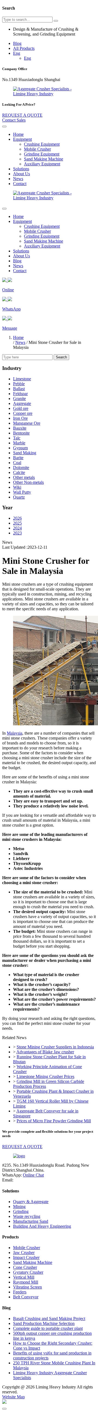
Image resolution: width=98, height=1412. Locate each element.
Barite (18, 457)
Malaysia (14, 733)
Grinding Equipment (41, 154)
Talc (16, 438)
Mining (19, 1206)
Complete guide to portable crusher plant (48, 1328)
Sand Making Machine (43, 159)
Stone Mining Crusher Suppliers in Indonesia (55, 1047)
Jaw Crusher (24, 1252)
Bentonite (21, 433)
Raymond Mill (25, 1282)
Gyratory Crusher (28, 1272)
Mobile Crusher (37, 149)
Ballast (19, 388)
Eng (16, 53)
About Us (21, 173)
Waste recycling (26, 1216)
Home (18, 134)
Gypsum (20, 447)
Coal (17, 462)
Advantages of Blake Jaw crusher (45, 1051)
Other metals (24, 477)
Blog (17, 43)
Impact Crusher (26, 1257)
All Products (24, 48)
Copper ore (22, 413)
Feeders (19, 1292)
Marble (19, 443)
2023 (17, 533)
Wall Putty (22, 492)
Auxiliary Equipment (42, 164)
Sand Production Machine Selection (44, 1323)
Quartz (19, 497)
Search (61, 357)
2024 (17, 528)
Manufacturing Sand (30, 1221)
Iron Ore (20, 418)
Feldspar (20, 393)
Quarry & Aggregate (30, 1201)
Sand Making (24, 452)
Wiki (17, 487)
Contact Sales (14, 120)
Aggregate (22, 403)
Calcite (19, 472)
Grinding (21, 1211)
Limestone (22, 378)
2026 (17, 518)
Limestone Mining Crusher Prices (45, 1076)
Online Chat (33, 1175)
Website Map (13, 1396)
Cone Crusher (25, 1267)
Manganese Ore (26, 423)
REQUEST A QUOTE (22, 115)
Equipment (22, 139)
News (18, 178)
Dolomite (21, 467)
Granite (19, 398)
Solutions (21, 168)
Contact (19, 183)
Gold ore (20, 408)
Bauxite (19, 428)
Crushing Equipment (42, 144)
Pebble (19, 383)
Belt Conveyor (25, 1297)
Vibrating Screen (27, 1287)
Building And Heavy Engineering (42, 1226)
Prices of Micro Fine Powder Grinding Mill (54, 1120)
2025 (17, 523)
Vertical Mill (23, 1277)
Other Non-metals (28, 482)
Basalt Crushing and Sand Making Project (49, 1318)
